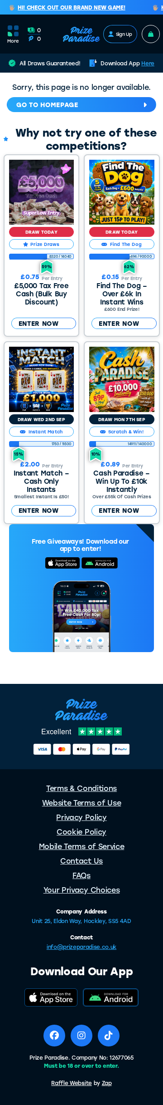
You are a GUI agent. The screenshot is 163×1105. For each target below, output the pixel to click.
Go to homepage (47, 104)
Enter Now (39, 323)
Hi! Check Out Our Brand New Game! (68, 8)
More (13, 41)
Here (147, 63)
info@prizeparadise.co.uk (81, 946)
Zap (107, 1082)
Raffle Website (71, 1082)
